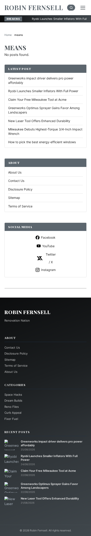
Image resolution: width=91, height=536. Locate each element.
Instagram (48, 270)
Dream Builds (13, 400)
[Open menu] (83, 8)
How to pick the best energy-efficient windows (42, 142)
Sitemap (14, 197)
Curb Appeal (12, 412)
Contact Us (16, 181)
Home (8, 35)
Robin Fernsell (33, 7)
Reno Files (11, 406)
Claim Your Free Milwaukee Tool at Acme (37, 99)
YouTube (48, 246)
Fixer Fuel (11, 419)
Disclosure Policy (20, 189)
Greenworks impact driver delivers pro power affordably (51, 443)
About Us (14, 172)
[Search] (71, 8)
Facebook (48, 237)
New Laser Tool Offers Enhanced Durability (39, 121)
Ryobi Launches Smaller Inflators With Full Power (54, 18)
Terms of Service (20, 206)
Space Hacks (13, 394)
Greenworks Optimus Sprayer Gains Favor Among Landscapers (49, 485)
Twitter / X (51, 258)
